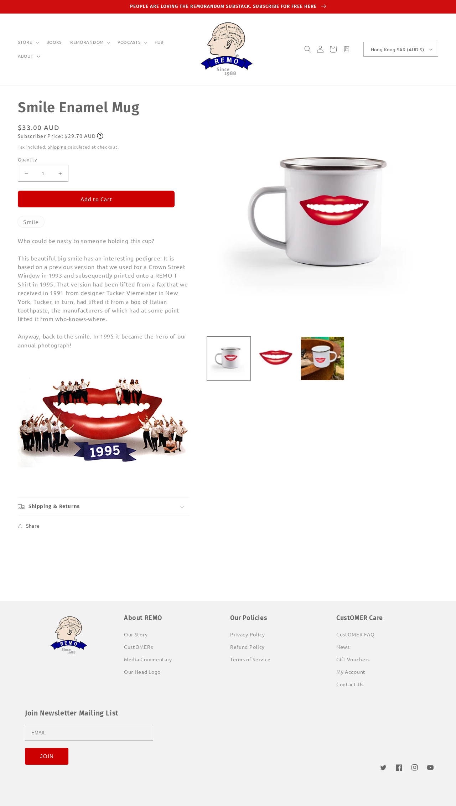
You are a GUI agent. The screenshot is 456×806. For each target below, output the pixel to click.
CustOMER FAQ (355, 634)
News (343, 647)
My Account (351, 671)
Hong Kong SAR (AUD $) (397, 49)
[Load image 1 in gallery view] (228, 358)
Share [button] (33, 525)
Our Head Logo (142, 671)
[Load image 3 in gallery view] (322, 358)
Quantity (27, 159)
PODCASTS (129, 42)
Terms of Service (250, 659)
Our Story (135, 634)
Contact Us (350, 684)
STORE (25, 42)
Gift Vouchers (353, 659)
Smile (31, 221)
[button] (28, 42)
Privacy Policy (247, 634)
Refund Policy (247, 647)
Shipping (57, 147)
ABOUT (25, 56)
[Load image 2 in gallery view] (275, 358)
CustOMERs (138, 647)
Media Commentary (148, 659)
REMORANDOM (87, 42)
